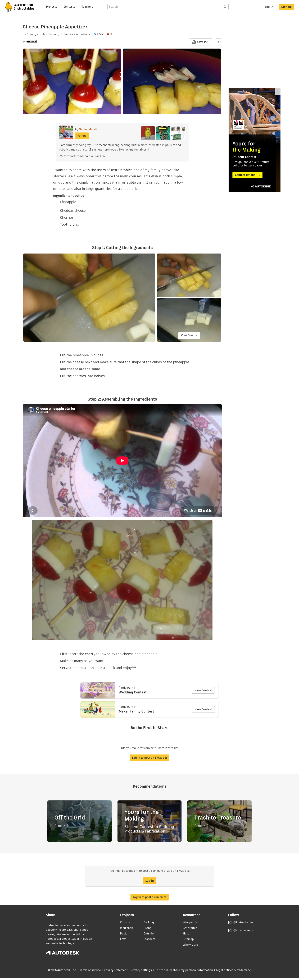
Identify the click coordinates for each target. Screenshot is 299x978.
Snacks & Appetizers (77, 34)
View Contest (203, 690)
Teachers (87, 7)
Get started (190, 928)
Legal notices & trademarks (234, 970)
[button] (218, 41)
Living (147, 928)
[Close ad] (277, 91)
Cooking (54, 34)
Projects (51, 7)
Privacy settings (141, 970)
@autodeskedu (243, 930)
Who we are (190, 945)
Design (124, 934)
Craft (123, 939)
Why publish (191, 922)
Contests (69, 7)
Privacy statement (116, 970)
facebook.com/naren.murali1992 (84, 156)
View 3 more (189, 335)
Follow (81, 136)
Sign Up (286, 7)
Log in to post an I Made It (149, 758)
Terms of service (90, 970)
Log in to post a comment (149, 897)
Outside (148, 934)
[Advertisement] (254, 140)
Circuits (125, 922)
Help (186, 934)
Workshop (126, 928)
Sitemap (188, 939)
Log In (269, 7)
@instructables (243, 922)
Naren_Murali (36, 34)
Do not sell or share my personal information (184, 970)
